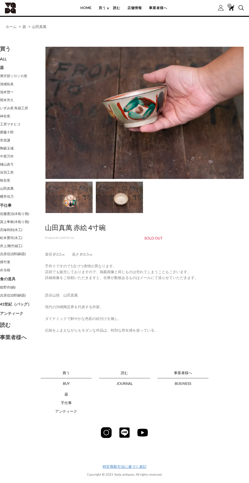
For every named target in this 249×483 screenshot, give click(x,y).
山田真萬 (39, 26)
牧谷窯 (5, 180)
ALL (3, 58)
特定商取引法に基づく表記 (124, 466)
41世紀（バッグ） (16, 304)
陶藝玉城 (7, 148)
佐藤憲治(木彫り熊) (14, 214)
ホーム (11, 26)
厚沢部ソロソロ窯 (13, 76)
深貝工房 (7, 172)
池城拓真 (7, 84)
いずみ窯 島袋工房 (14, 108)
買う (5, 48)
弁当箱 (5, 270)
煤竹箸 (5, 262)
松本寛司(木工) (11, 238)
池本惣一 (7, 92)
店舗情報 (134, 8)
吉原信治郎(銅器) (13, 254)
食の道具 (8, 278)
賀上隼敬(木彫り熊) (14, 222)
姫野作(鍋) (8, 287)
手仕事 (6, 205)
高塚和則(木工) (11, 230)
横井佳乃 (7, 196)
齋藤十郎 (7, 132)
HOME (86, 8)
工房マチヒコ (10, 124)
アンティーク (11, 313)
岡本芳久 (7, 100)
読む (116, 8)
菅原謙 (5, 140)
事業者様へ (158, 8)
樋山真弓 (7, 164)
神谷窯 (5, 116)
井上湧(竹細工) (11, 246)
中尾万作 (7, 156)
